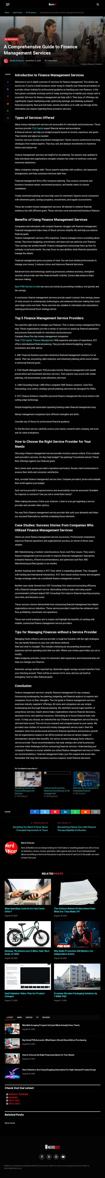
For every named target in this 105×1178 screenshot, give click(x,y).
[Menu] (8, 4)
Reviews (46, 1017)
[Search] (97, 4)
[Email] (8, 118)
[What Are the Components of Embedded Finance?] (86, 779)
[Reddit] (8, 103)
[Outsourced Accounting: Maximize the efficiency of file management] (57, 779)
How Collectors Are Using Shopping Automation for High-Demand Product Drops (59, 1070)
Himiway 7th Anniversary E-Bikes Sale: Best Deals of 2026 (27, 952)
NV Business (11, 39)
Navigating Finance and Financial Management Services (25, 791)
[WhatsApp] (8, 111)
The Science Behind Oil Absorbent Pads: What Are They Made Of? (75, 910)
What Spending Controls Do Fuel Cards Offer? (25, 910)
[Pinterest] (8, 96)
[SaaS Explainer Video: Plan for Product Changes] (28, 977)
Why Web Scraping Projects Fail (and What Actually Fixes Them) (51, 1025)
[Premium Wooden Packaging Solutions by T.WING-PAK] (77, 977)
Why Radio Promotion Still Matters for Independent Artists (73, 952)
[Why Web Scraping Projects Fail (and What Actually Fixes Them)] (12, 1029)
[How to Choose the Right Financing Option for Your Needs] (12, 1058)
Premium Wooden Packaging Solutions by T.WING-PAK (75, 995)
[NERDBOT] (52, 4)
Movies (29, 1017)
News (19, 1017)
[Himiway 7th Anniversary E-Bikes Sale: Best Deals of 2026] (28, 934)
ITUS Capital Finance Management (36, 340)
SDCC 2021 (14, 1100)
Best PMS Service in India (27, 286)
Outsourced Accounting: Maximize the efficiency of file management (57, 791)
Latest (10, 1017)
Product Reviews (18, 1094)
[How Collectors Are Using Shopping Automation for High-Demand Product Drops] (12, 1073)
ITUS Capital (37, 128)
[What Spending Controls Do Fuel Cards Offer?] (28, 892)
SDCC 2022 (14, 1103)
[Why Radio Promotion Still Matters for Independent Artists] (77, 934)
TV (37, 1017)
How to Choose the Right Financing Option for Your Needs (48, 1055)
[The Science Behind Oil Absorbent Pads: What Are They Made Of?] (77, 892)
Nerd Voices (18, 61)
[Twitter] (8, 89)
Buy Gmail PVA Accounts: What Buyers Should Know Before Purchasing (54, 1040)
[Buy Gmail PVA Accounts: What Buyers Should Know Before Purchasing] (12, 1043)
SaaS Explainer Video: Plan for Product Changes (25, 995)
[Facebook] (8, 82)
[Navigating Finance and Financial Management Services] (28, 779)
